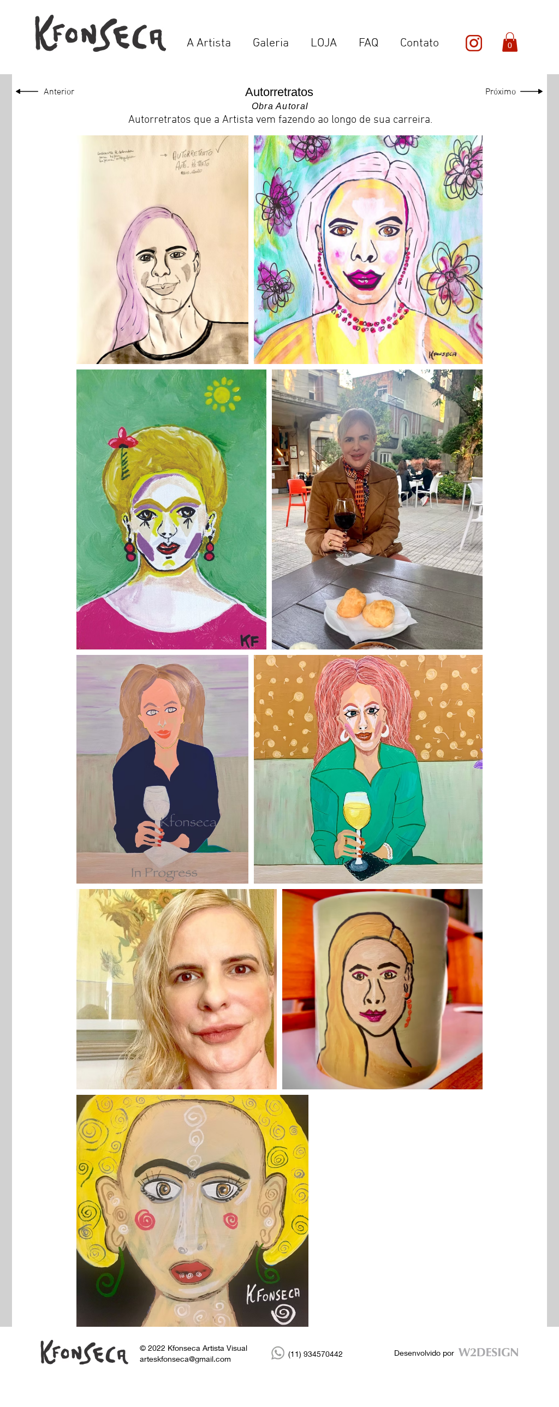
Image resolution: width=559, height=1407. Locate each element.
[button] (510, 42)
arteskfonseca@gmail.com (185, 1358)
